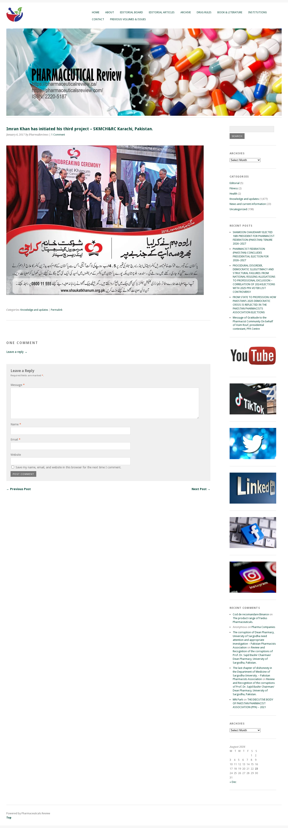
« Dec (233, 782)
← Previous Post (18, 489)
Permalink (56, 309)
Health (233, 193)
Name (16, 424)
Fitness (234, 188)
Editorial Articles (162, 12)
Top (8, 817)
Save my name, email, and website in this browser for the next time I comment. (68, 467)
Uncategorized (238, 209)
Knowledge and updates (34, 309)
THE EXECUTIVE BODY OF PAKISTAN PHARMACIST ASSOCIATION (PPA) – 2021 (253, 703)
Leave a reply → (16, 352)
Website (16, 454)
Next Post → (201, 489)
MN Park (238, 699)
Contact (98, 19)
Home (95, 12)
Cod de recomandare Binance (251, 614)
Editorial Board (131, 12)
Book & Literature (229, 12)
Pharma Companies (263, 627)
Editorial (235, 183)
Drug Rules (204, 12)
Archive (185, 12)
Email (15, 439)
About (109, 12)
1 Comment (58, 134)
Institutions (257, 12)
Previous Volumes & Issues (128, 19)
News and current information (248, 204)
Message (18, 385)
